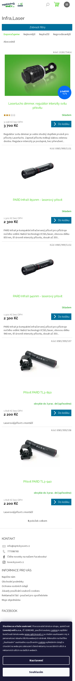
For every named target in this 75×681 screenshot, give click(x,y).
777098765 (13, 551)
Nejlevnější (29, 34)
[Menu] (66, 4)
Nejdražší (44, 34)
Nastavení (36, 660)
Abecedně (9, 42)
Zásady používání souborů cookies (21, 591)
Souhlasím (36, 672)
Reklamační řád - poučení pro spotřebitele (25, 595)
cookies (54, 630)
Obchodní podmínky (13, 582)
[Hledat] (47, 4)
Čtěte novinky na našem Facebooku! (27, 557)
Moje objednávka (11, 600)
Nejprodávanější (62, 34)
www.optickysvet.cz (34, 634)
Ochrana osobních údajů (15, 586)
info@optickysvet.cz (18, 546)
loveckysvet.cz (15, 562)
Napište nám (8, 577)
